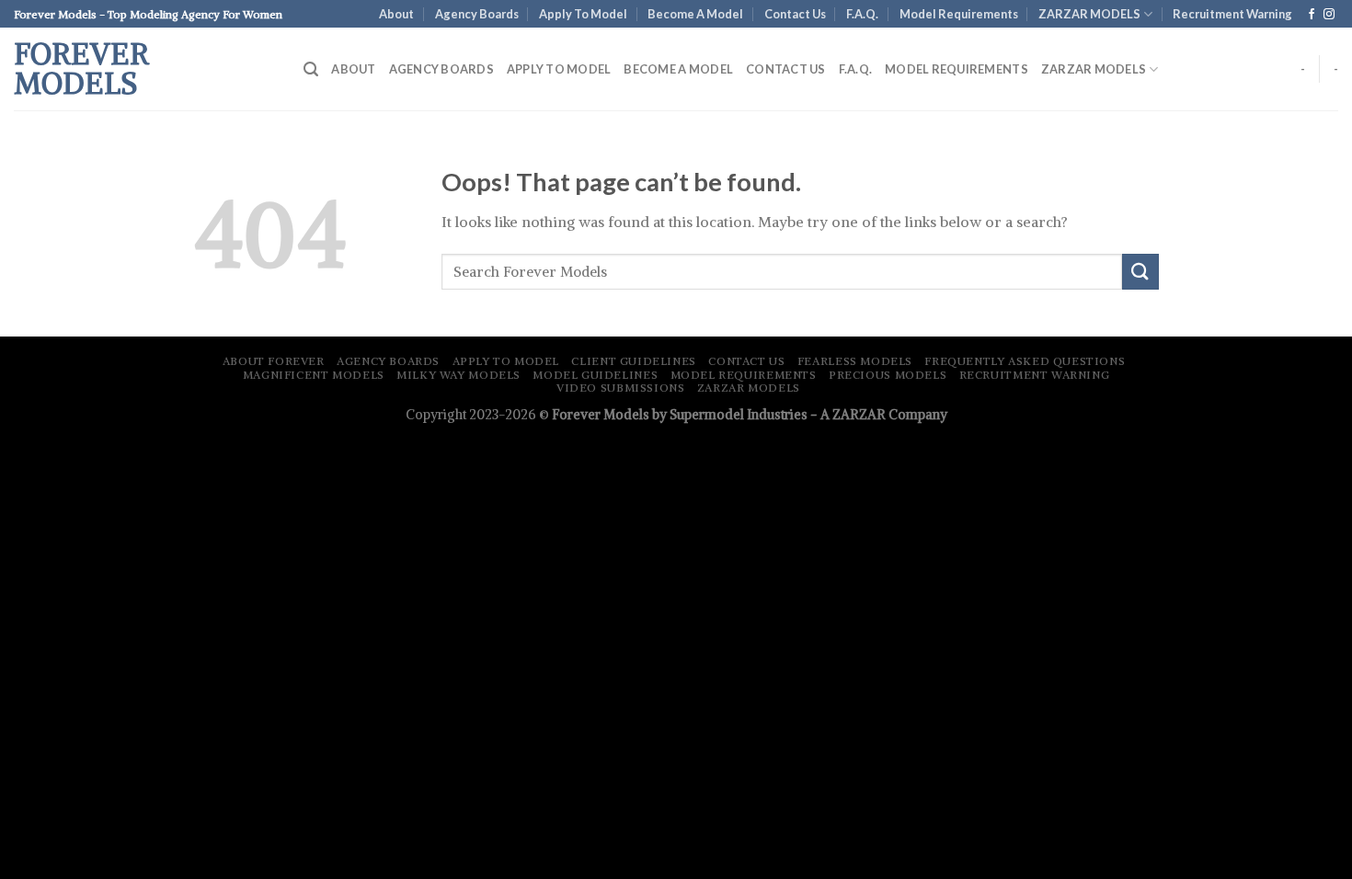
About (396, 13)
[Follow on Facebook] (1311, 14)
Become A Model (695, 13)
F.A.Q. (862, 13)
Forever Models (81, 69)
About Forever (274, 361)
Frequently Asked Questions (1024, 361)
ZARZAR (859, 414)
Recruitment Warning (1034, 375)
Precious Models (887, 375)
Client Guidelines (633, 361)
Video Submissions (620, 387)
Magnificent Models (313, 375)
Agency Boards (477, 13)
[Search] (311, 69)
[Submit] (1140, 272)
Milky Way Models (458, 375)
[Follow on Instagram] (1329, 14)
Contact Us (795, 13)
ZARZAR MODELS (1089, 13)
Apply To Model (583, 13)
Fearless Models (854, 361)
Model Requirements (958, 13)
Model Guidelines (595, 375)
